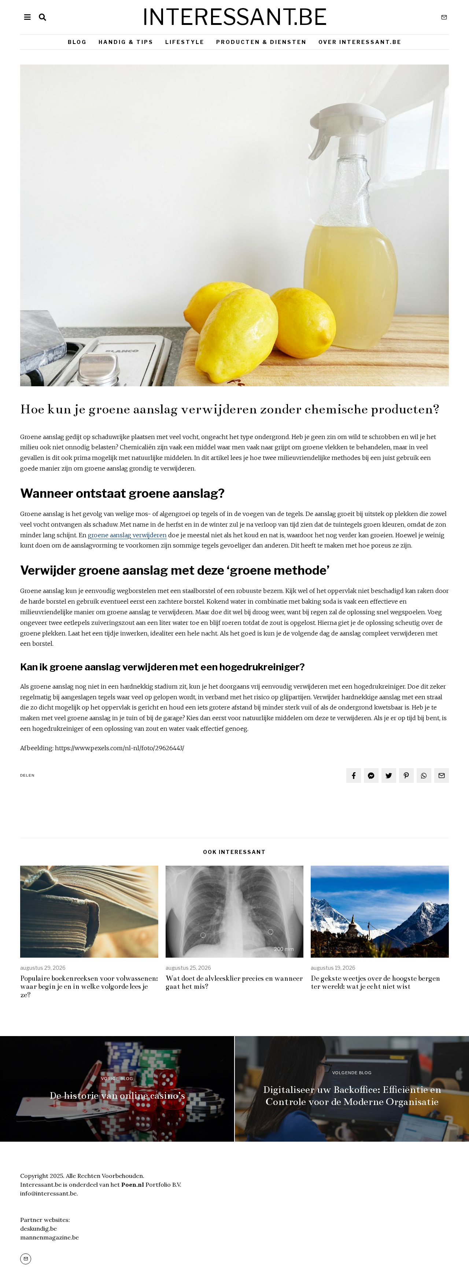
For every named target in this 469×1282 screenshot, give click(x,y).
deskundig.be (38, 1228)
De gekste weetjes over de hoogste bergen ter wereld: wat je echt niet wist (375, 982)
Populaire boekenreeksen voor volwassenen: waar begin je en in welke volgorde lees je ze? (89, 986)
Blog (77, 42)
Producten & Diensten (261, 42)
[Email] (444, 17)
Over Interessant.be (360, 42)
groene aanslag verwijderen (127, 535)
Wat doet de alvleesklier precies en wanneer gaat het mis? (234, 982)
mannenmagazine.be (49, 1237)
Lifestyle (184, 42)
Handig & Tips (126, 42)
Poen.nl (132, 1184)
